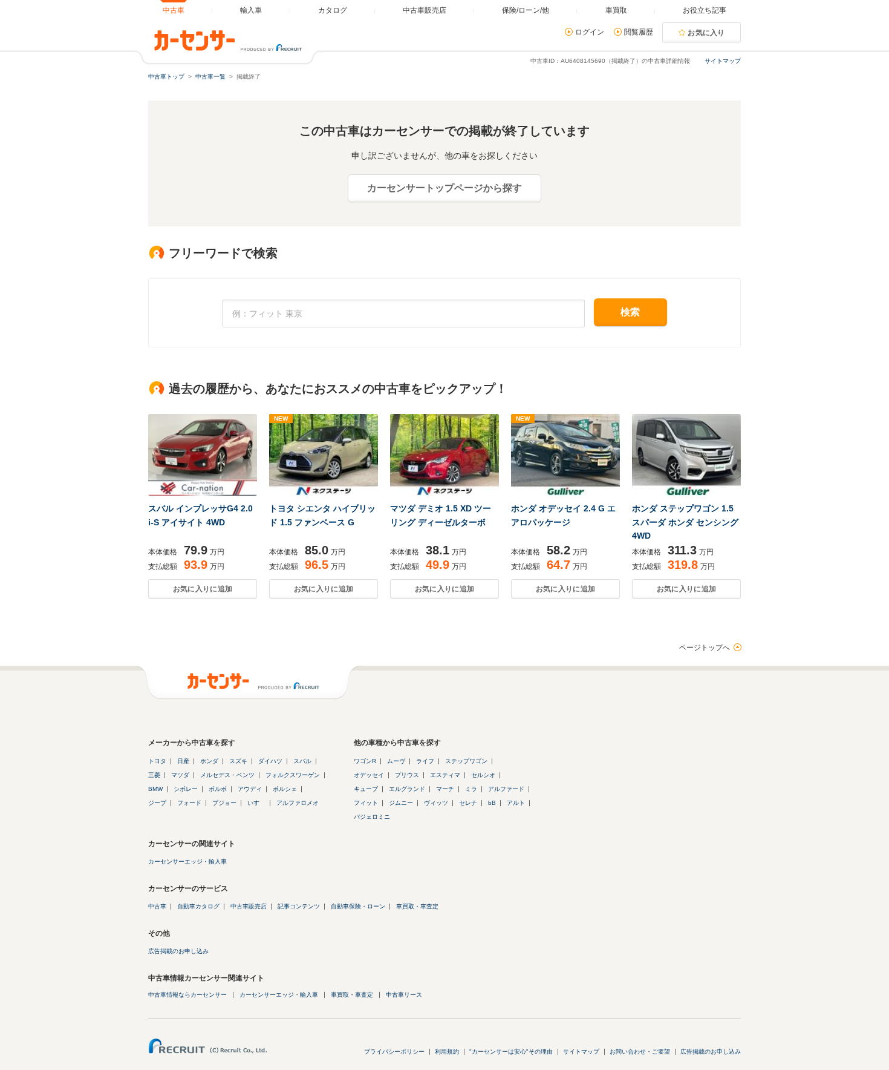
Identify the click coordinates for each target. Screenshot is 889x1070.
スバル (302, 761)
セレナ (468, 802)
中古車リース (404, 994)
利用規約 (447, 1051)
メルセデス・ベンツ (227, 775)
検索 (630, 312)
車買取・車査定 (417, 906)
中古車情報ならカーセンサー (187, 994)
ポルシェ (285, 789)
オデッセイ (369, 775)
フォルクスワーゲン (292, 775)
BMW (155, 789)
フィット (366, 802)
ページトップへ (704, 647)
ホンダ (209, 761)
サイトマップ (723, 60)
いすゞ (256, 802)
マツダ (180, 775)
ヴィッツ (436, 802)
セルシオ (483, 775)
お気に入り (706, 32)
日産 (183, 761)
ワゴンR (365, 761)
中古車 (157, 906)
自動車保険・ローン (358, 906)
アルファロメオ (297, 802)
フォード (189, 802)
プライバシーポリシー (394, 1051)
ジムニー (401, 802)
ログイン (589, 32)
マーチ (445, 789)
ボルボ (218, 789)
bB (492, 802)
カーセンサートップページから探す (444, 188)
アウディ (250, 789)
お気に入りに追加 (202, 589)
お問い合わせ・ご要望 (640, 1051)
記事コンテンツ (299, 906)
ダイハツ (270, 761)
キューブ (366, 789)
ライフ (425, 761)
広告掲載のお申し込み (178, 951)
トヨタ (157, 761)
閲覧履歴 (638, 32)
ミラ (471, 789)
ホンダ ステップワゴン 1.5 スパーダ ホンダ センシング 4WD (685, 522)
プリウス (407, 775)
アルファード (506, 789)
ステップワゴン (466, 761)
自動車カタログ (198, 906)
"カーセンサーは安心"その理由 (511, 1051)
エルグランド (407, 789)
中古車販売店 (248, 906)
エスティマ (445, 775)
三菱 (154, 775)
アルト (516, 802)
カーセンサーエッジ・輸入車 (187, 861)
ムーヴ (396, 761)
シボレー (186, 789)
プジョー (224, 802)
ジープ (157, 802)
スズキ (238, 761)
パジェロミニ (372, 816)
